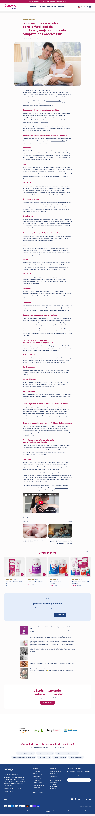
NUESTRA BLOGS (37, 782)
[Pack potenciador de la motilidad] (58, 567)
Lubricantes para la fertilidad (45, 753)
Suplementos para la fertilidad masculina (24, 757)
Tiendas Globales (37, 790)
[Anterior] (25, 1)
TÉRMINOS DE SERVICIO (54, 777)
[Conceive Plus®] (10, 6)
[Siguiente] (69, 1)
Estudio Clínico (36, 787)
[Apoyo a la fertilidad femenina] (36, 567)
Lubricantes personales (76, 757)
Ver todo (86, 551)
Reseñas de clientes (38, 792)
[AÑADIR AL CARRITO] (22, 574)
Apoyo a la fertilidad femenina (36, 581)
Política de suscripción (55, 771)
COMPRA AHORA (47, 703)
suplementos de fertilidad (53, 101)
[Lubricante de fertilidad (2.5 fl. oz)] (14, 567)
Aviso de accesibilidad (55, 780)
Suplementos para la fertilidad (25, 753)
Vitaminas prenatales (44, 757)
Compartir (27, 517)
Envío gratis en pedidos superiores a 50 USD (47, 1)
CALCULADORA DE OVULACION (38, 779)
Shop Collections (37, 776)
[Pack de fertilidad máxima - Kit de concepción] (80, 567)
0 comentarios (39, 38)
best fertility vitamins (28, 19)
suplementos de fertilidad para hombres (34, 240)
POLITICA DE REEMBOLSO (53, 787)
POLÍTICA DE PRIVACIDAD (53, 783)
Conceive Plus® (87, 806)
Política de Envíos (54, 774)
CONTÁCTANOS (8, 791)
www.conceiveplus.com (61, 488)
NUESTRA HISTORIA (38, 785)
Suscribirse (60, 615)
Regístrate (79, 780)
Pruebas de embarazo (60, 757)
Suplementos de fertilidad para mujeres (67, 753)
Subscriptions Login (38, 774)
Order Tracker (36, 771)
